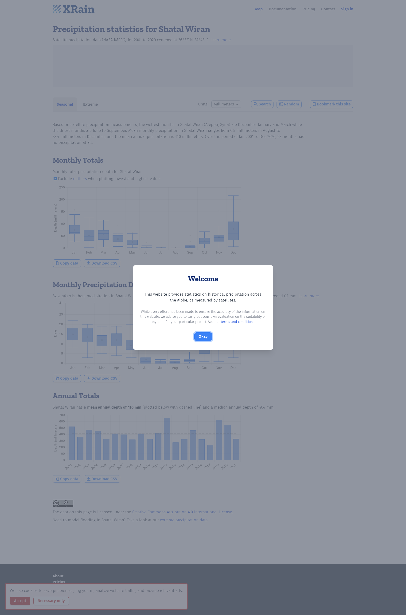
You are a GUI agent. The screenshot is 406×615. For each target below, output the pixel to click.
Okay (203, 336)
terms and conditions (237, 322)
